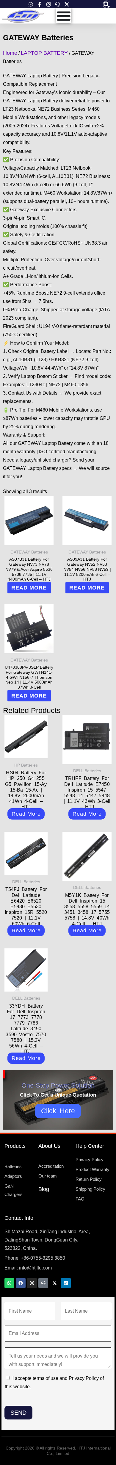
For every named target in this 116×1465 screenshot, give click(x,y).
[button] (106, 4)
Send (18, 1412)
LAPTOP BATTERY (44, 53)
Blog (43, 1189)
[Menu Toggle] (63, 15)
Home (10, 53)
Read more (29, 588)
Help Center (90, 1146)
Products (15, 1146)
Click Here (58, 1111)
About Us (49, 1146)
